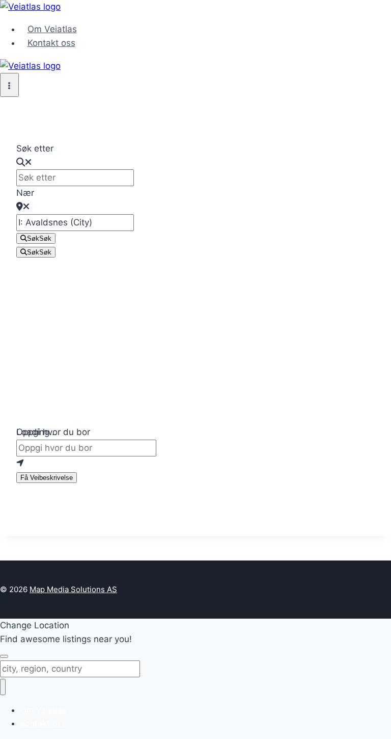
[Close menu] (3, 687)
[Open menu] (9, 85)
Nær (25, 193)
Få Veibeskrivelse (46, 477)
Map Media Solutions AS (73, 589)
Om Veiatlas (52, 29)
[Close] (4, 656)
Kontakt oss (51, 43)
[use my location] (195, 463)
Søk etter (34, 148)
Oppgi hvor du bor (53, 432)
